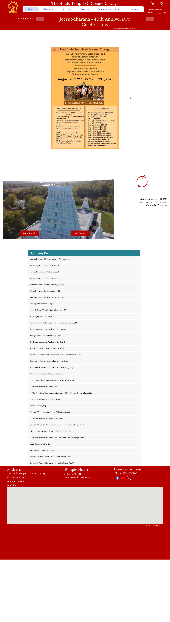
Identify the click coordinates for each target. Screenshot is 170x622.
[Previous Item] (39, 98)
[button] (110, 236)
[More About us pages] (52, 9)
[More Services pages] (71, 9)
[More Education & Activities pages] (120, 9)
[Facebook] (117, 478)
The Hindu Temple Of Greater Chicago (85, 3)
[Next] (150, 19)
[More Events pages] (88, 9)
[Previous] (40, 19)
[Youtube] (123, 478)
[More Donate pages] (137, 9)
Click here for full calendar (156, 205)
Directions (12, 485)
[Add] (161, 3)
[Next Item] (130, 98)
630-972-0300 (130, 473)
